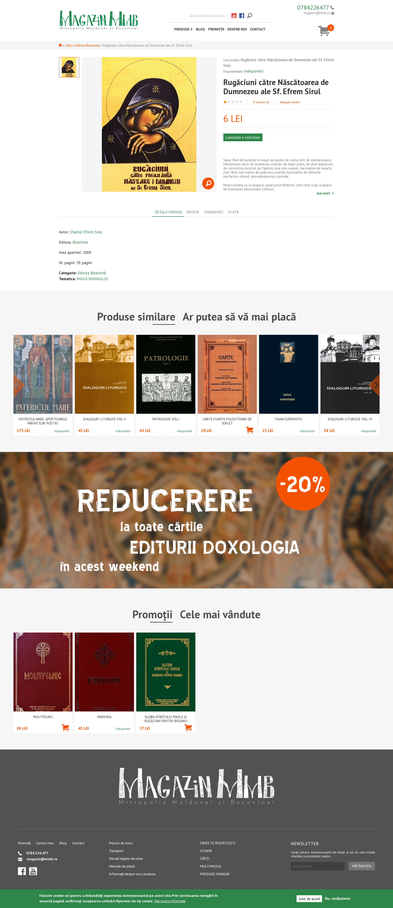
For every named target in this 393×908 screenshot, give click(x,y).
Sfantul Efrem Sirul (86, 232)
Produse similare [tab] (136, 316)
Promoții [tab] (152, 614)
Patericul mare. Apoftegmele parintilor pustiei (43, 421)
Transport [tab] (214, 212)
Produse (181, 29)
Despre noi (237, 29)
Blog (200, 29)
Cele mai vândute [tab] (220, 614)
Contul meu (45, 843)
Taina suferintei (288, 419)
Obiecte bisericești (217, 843)
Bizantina (80, 242)
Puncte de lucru (121, 843)
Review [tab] (192, 212)
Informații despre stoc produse (132, 874)
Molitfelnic (43, 717)
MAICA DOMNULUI (92, 278)
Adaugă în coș (65, 734)
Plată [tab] (233, 212)
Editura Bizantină (87, 45)
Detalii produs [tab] (168, 212)
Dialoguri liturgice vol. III (350, 419)
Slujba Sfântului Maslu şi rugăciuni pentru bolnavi (165, 719)
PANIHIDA (104, 717)
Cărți (68, 45)
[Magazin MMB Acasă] (99, 20)
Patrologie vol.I (165, 419)
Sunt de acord (309, 898)
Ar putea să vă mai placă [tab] (239, 316)
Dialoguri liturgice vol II (104, 419)
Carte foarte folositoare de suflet (227, 421)
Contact (258, 29)
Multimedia (210, 866)
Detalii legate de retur (126, 858)
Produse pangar (214, 874)
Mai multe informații (169, 901)
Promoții (216, 29)
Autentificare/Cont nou (207, 15)
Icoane (206, 850)
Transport (116, 850)
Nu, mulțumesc (338, 898)
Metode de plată (122, 866)
